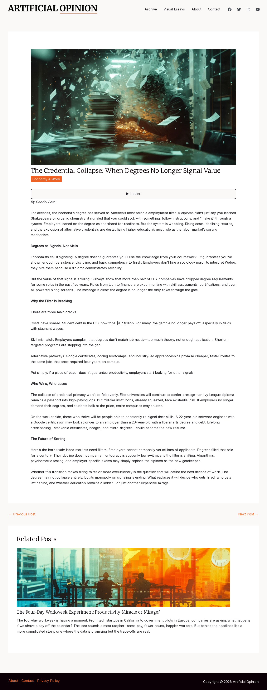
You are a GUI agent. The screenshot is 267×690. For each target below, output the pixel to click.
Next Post (248, 514)
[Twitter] (239, 9)
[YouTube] (258, 9)
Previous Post (22, 514)
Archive (151, 9)
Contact (214, 9)
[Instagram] (248, 9)
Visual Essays (174, 9)
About (196, 9)
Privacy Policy (48, 681)
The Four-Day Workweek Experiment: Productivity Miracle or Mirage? (88, 612)
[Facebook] (230, 9)
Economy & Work (46, 179)
